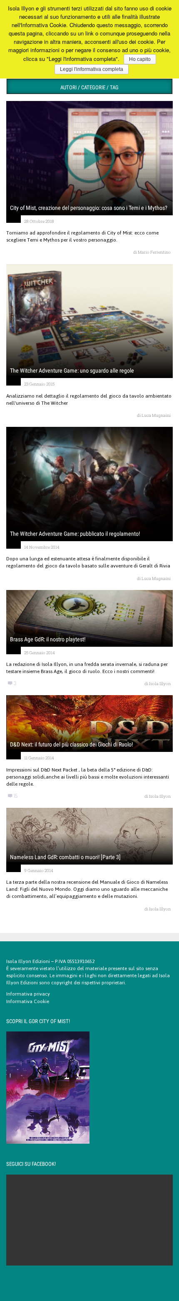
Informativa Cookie (27, 1001)
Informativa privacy (28, 994)
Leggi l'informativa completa (91, 69)
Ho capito (140, 59)
